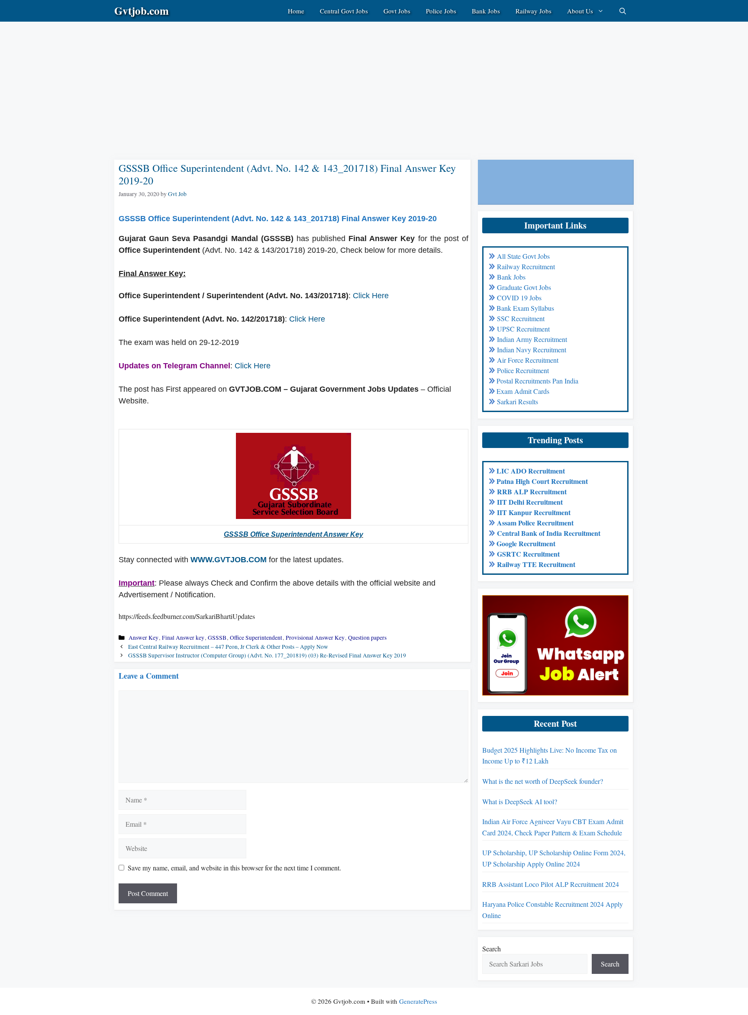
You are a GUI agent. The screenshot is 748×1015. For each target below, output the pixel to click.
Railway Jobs (533, 10)
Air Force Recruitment (527, 359)
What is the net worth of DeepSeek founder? (542, 781)
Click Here (371, 295)
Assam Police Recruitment (535, 523)
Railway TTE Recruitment (536, 564)
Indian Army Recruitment (532, 339)
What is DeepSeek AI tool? (519, 801)
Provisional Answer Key (315, 637)
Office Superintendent (256, 637)
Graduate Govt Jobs (524, 287)
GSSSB (217, 637)
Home (296, 10)
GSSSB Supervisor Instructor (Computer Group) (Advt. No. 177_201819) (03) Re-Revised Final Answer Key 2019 (267, 655)
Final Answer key (183, 637)
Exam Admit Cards (523, 391)
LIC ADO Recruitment (531, 471)
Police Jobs (441, 10)
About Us (580, 10)
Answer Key (143, 637)
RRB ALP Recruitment (532, 491)
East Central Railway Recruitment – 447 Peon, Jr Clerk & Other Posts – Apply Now (228, 647)
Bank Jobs (486, 10)
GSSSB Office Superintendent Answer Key (293, 534)
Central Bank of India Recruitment (548, 533)
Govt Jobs (397, 10)
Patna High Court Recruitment (542, 481)
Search (491, 948)
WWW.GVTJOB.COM (228, 559)
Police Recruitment (523, 370)
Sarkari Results (517, 401)
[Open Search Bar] (623, 10)
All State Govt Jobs (523, 256)
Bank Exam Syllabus (525, 308)
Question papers (367, 637)
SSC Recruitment (521, 318)
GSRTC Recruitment (528, 554)
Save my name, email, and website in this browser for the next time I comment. (234, 867)
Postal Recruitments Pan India (537, 380)
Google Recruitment (526, 543)
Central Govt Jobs (344, 10)
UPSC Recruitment (523, 328)
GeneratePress (418, 1001)
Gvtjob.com (141, 11)
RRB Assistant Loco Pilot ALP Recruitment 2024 (550, 884)
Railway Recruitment (526, 266)
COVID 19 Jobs (519, 297)
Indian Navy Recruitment (531, 349)
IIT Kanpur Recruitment (534, 512)
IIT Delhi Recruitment (530, 502)
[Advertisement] (259, 82)
